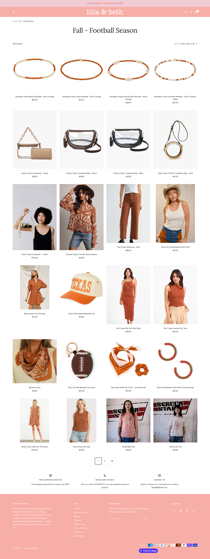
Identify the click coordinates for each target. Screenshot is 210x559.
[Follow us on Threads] (180, 510)
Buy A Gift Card (80, 512)
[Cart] (196, 12)
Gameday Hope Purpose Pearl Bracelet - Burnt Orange (128, 97)
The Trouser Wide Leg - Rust (128, 247)
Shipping (77, 520)
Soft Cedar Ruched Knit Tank (175, 328)
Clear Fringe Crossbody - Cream (35, 254)
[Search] (186, 12)
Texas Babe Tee (128, 447)
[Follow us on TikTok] (194, 510)
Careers (77, 509)
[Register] (145, 518)
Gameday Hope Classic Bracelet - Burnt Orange (81, 96)
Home (15, 21)
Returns (77, 516)
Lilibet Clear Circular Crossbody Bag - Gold (175, 173)
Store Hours (79, 536)
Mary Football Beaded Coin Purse (81, 387)
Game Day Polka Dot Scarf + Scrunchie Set (128, 387)
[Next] (111, 461)
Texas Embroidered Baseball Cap (81, 314)
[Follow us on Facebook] (174, 510)
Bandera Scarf (34, 387)
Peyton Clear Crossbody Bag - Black (128, 173)
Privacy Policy (79, 524)
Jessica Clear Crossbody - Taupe (34, 173)
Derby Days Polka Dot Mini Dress (34, 447)
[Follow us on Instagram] (187, 510)
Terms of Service (81, 528)
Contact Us (78, 532)
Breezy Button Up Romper (34, 314)
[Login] (191, 12)
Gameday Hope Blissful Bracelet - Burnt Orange (34, 96)
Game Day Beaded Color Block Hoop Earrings (175, 387)
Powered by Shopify (31, 548)
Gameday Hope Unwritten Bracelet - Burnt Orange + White (175, 97)
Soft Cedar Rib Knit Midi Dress (128, 328)
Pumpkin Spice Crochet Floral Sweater (81, 254)
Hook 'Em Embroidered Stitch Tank (175, 247)
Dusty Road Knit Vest (81, 447)
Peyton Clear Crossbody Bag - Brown (81, 173)
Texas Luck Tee (175, 447)
